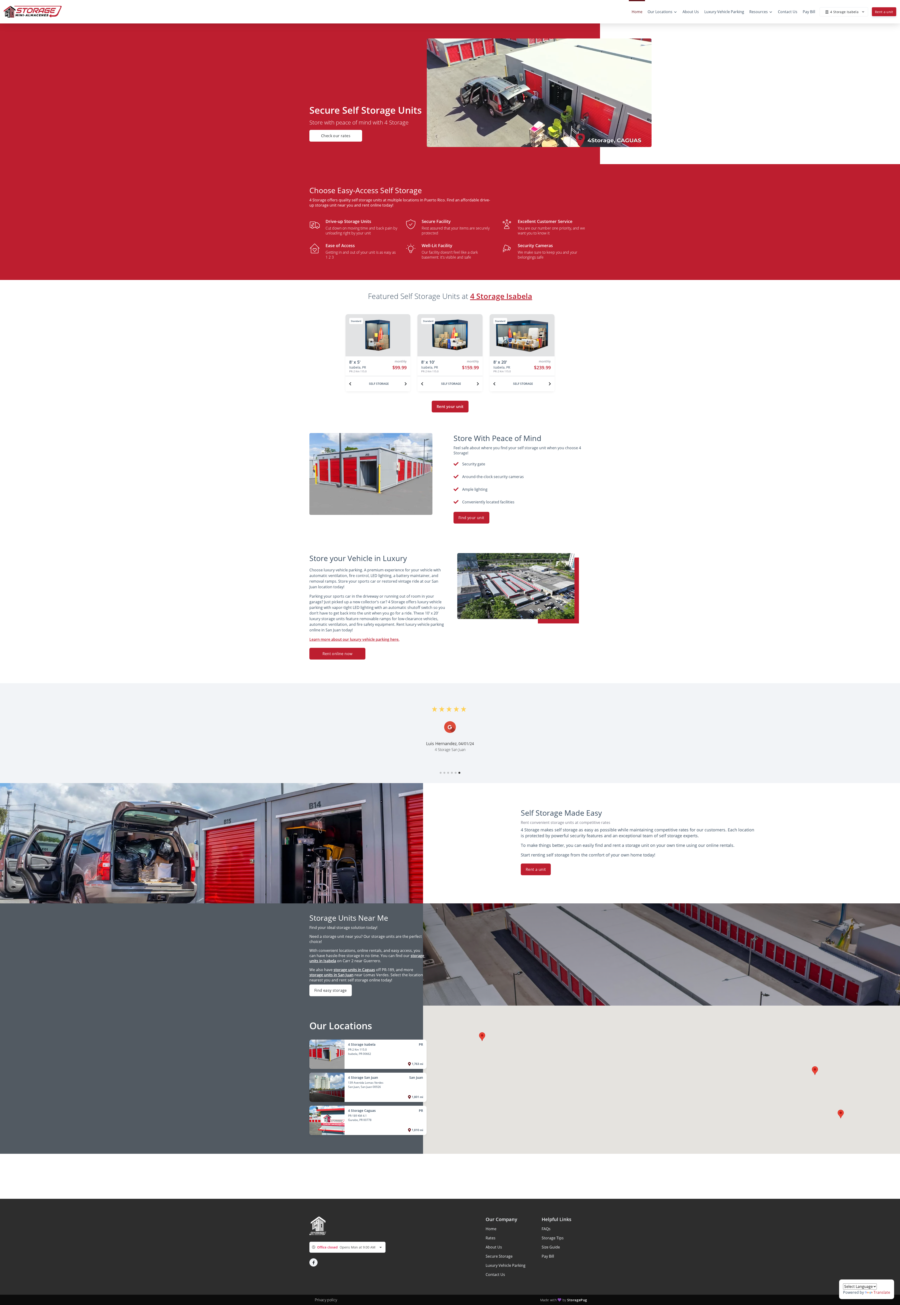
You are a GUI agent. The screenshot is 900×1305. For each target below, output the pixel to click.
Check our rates (335, 135)
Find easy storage (330, 990)
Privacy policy (326, 1299)
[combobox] (347, 1247)
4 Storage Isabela (501, 296)
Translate (882, 1292)
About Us (494, 1247)
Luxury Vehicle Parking (505, 1265)
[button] (441, 773)
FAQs (546, 1228)
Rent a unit (884, 12)
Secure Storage (499, 1256)
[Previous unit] (350, 383)
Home (491, 1228)
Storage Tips (553, 1238)
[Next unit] (405, 383)
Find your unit (471, 517)
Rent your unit (450, 406)
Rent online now (337, 653)
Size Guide (551, 1247)
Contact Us (495, 1274)
